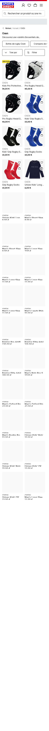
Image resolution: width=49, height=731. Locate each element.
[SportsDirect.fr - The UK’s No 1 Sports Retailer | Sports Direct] (8, 5)
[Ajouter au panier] (19, 69)
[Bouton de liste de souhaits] (29, 5)
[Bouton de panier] (35, 5)
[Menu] (41, 5)
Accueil (15, 28)
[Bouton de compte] (23, 5)
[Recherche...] (5, 13)
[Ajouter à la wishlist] (19, 63)
